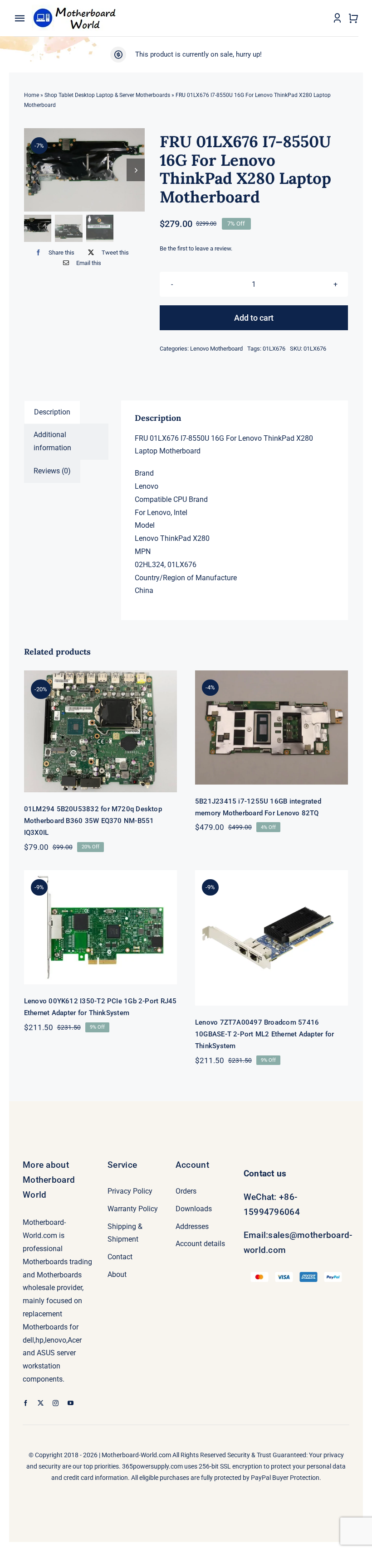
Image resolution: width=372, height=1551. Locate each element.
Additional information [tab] (52, 441)
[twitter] (41, 1403)
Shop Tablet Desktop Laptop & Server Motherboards (107, 95)
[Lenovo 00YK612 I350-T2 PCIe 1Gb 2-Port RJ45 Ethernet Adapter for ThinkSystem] (100, 927)
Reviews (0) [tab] (52, 471)
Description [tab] (52, 412)
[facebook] (26, 1403)
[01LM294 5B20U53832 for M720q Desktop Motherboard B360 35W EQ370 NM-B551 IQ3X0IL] (100, 731)
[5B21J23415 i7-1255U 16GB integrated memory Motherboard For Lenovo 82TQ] (271, 727)
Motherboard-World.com (136, 1455)
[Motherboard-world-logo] (77, 5)
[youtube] (70, 1403)
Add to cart (254, 318)
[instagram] (56, 1403)
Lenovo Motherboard (216, 348)
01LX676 (274, 348)
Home (31, 95)
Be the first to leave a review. (196, 248)
